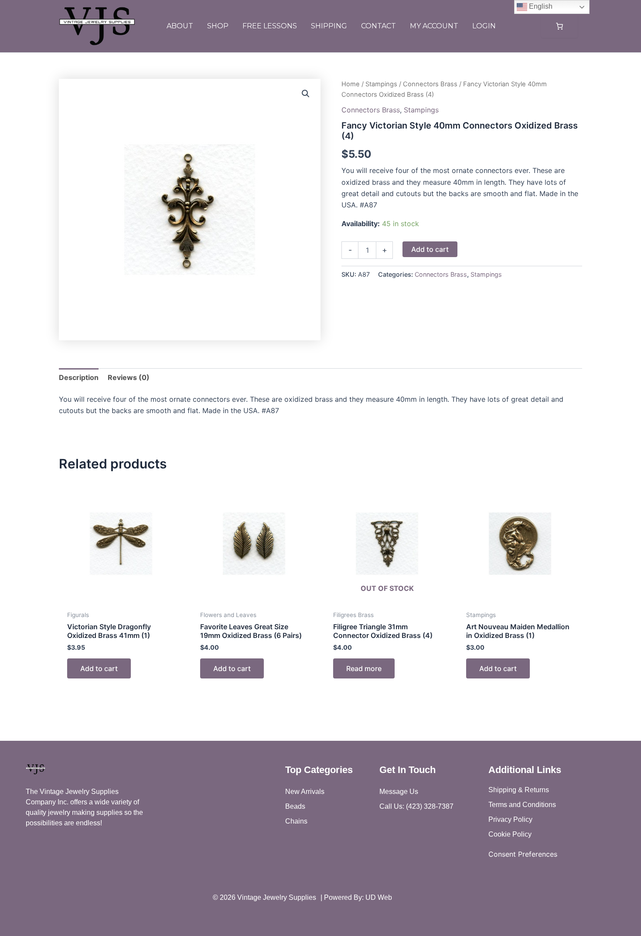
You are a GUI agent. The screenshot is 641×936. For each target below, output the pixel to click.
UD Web (378, 897)
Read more (364, 668)
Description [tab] (79, 377)
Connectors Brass (430, 84)
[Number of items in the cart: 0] (559, 26)
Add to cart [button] (99, 668)
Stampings (381, 84)
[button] (306, 94)
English (539, 6)
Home (350, 84)
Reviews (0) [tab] (129, 377)
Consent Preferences (522, 854)
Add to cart (430, 249)
